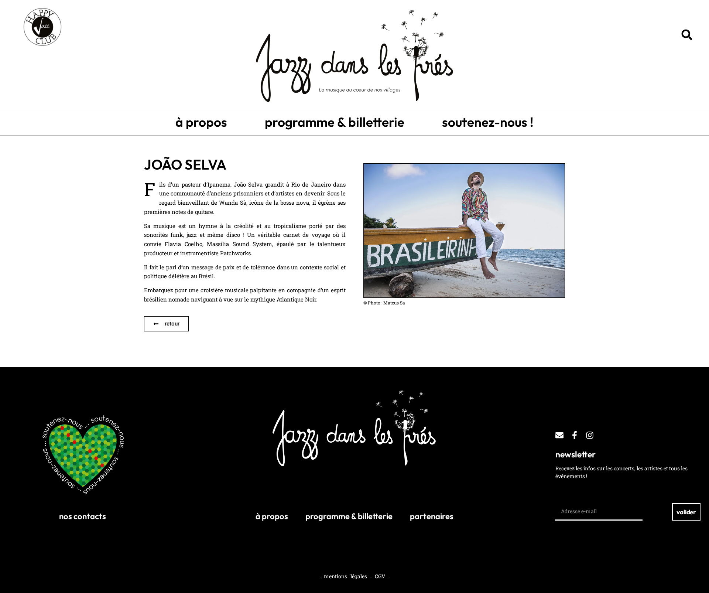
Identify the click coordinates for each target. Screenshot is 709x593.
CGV (380, 576)
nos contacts (82, 516)
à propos (201, 122)
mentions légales (345, 576)
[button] (687, 35)
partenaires (431, 516)
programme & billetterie (334, 122)
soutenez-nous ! (488, 122)
